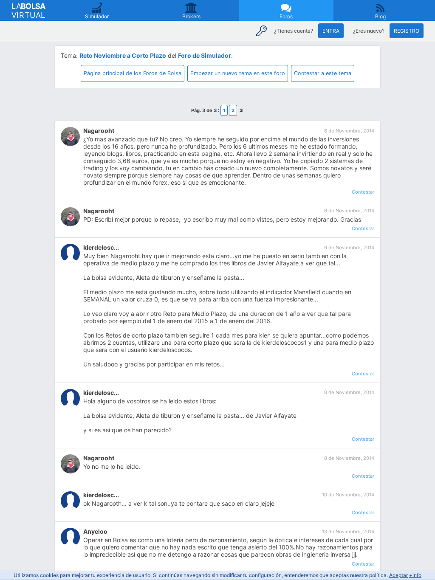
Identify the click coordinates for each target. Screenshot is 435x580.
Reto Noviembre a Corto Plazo (122, 55)
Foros (286, 16)
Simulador (97, 16)
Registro (406, 31)
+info (415, 575)
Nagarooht (98, 130)
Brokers (191, 16)
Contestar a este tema (322, 73)
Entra (330, 31)
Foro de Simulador (204, 55)
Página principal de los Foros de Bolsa (132, 73)
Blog (380, 16)
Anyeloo (95, 531)
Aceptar (398, 575)
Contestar (363, 192)
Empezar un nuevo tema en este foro (237, 73)
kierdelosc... (101, 247)
